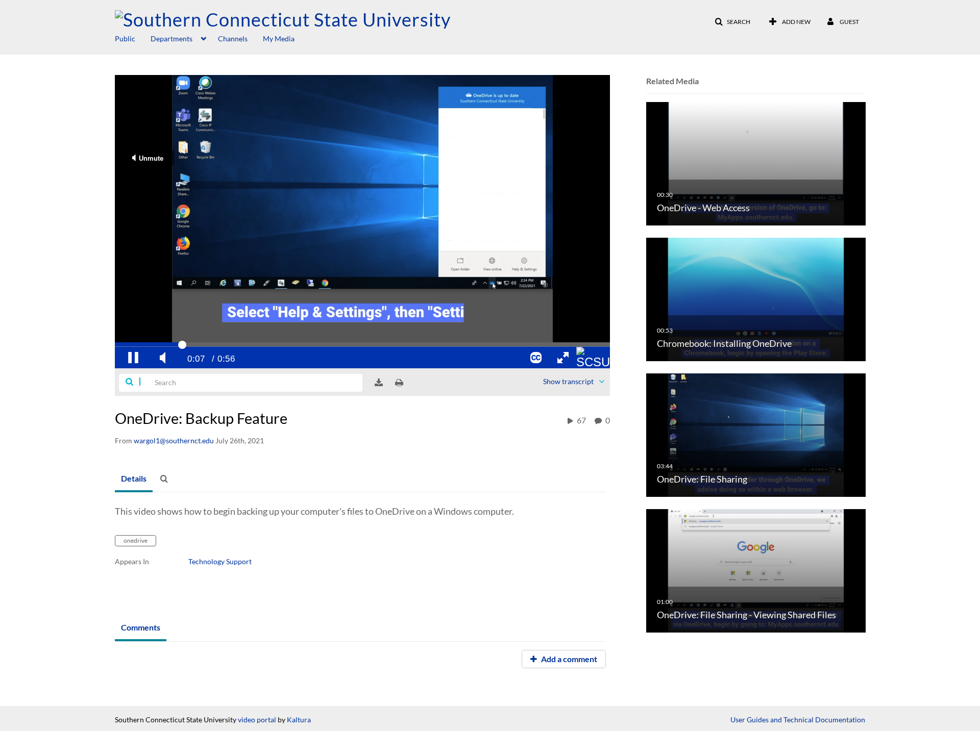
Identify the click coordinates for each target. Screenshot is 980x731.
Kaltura (299, 719)
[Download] (379, 383)
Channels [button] (233, 38)
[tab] (134, 479)
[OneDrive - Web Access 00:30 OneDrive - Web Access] (756, 163)
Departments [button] (171, 38)
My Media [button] (279, 38)
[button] (732, 22)
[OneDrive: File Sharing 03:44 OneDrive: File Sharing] (756, 434)
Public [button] (125, 38)
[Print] (399, 383)
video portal (257, 719)
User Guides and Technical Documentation (797, 719)
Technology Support (220, 561)
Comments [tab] (140, 627)
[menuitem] (133, 38)
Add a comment (568, 659)
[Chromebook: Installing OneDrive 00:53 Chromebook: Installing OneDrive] (756, 299)
